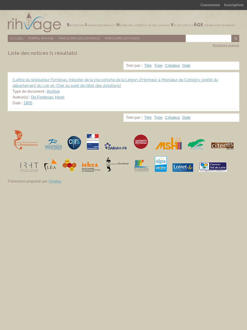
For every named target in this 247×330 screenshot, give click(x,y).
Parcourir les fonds (122, 38)
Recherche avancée (226, 45)
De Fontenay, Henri (47, 97)
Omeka (54, 181)
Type (158, 66)
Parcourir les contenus (79, 38)
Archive (53, 91)
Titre (148, 66)
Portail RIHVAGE (41, 38)
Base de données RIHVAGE (123, 22)
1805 (28, 103)
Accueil (16, 38)
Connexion (210, 5)
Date (186, 66)
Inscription (234, 5)
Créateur (172, 66)
